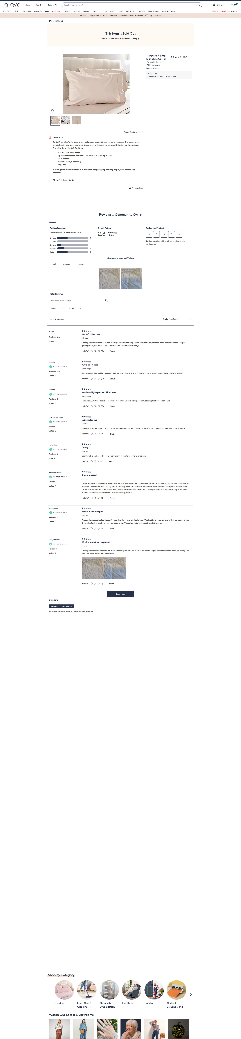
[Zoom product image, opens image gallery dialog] (51, 111)
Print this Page (137, 188)
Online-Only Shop (41, 11)
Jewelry (95, 11)
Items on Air (52, 5)
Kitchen (142, 11)
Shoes (104, 11)
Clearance (56, 11)
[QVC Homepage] (50, 21)
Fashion (76, 11)
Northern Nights (152, 68)
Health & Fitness (168, 11)
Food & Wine (153, 11)
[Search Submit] (199, 5)
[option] (120, 15)
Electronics (130, 11)
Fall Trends (26, 11)
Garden (67, 11)
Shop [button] (28, 5)
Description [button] (58, 137)
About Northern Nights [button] (63, 180)
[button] (214, 5)
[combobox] (129, 5)
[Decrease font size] (142, 132)
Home (120, 11)
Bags (112, 11)
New (16, 11)
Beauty (86, 11)
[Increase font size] (139, 132)
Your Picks (7, 11)
